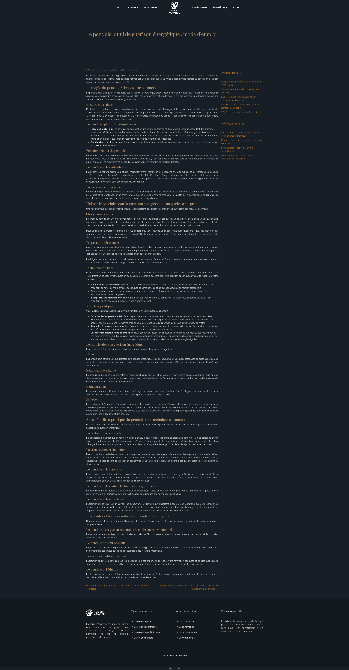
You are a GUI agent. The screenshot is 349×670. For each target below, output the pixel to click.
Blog (236, 7)
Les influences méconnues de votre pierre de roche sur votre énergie (119, 587)
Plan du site (174, 668)
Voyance (133, 7)
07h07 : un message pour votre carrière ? (241, 112)
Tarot (119, 7)
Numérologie (199, 7)
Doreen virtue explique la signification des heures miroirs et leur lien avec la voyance (186, 587)
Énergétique (220, 7)
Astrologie (150, 7)
